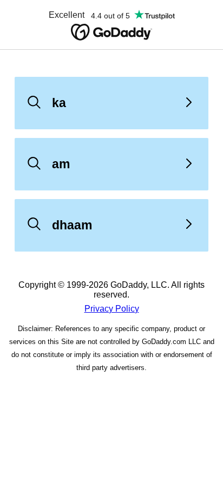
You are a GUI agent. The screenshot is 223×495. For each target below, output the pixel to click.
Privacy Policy (111, 308)
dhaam (72, 225)
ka (59, 103)
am (61, 164)
